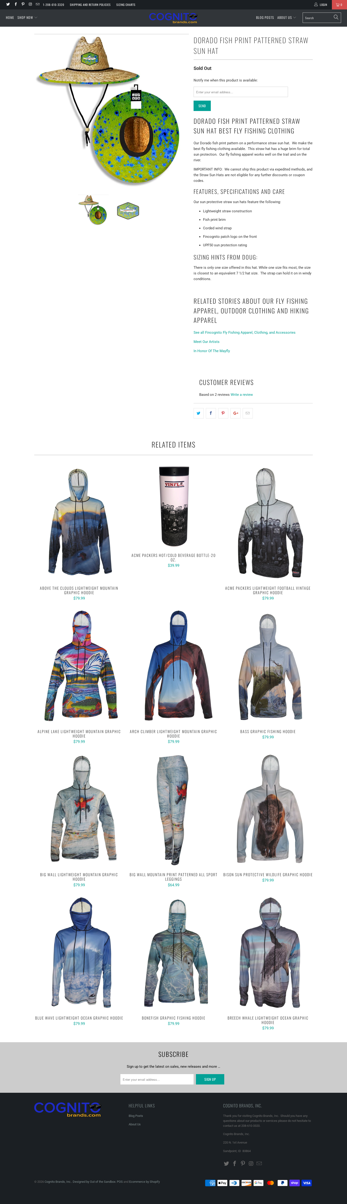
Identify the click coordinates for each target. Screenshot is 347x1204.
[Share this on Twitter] (199, 413)
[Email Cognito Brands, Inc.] (37, 4)
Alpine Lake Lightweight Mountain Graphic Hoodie (79, 666)
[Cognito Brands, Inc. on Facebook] (15, 4)
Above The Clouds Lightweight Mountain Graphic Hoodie (79, 523)
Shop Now (25, 17)
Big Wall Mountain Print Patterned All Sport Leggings (173, 809)
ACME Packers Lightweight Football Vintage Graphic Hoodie (268, 523)
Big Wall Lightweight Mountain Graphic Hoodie (79, 809)
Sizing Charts (125, 5)
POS (120, 1181)
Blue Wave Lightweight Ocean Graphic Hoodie (79, 952)
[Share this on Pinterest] (223, 413)
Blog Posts (265, 17)
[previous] (42, 111)
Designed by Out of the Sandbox (94, 1181)
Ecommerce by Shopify (144, 1181)
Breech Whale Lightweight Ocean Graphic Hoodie (268, 952)
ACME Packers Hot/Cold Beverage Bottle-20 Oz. (173, 506)
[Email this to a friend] (248, 413)
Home (10, 17)
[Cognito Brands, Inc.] (173, 18)
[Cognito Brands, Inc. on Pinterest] (23, 4)
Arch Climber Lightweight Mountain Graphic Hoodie (173, 666)
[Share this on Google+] (235, 413)
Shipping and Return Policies (90, 5)
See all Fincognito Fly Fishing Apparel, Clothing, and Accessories (245, 332)
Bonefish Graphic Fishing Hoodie (173, 952)
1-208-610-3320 (53, 5)
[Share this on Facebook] (211, 413)
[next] (180, 111)
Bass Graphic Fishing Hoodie (268, 666)
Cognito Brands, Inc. (58, 1181)
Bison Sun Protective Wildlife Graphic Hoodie (268, 809)
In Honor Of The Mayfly (212, 351)
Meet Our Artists (207, 342)
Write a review (242, 395)
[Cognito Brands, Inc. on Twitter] (8, 4)
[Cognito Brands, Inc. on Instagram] (30, 4)
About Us (285, 17)
